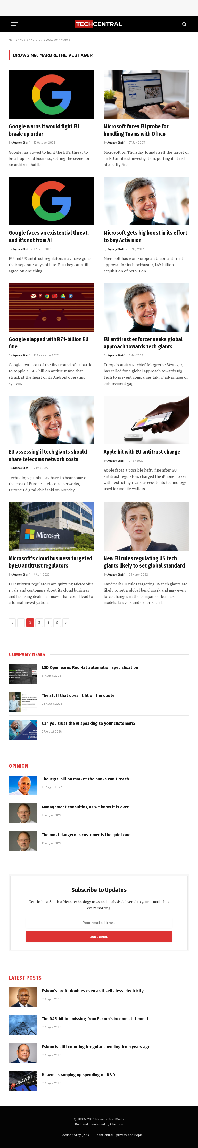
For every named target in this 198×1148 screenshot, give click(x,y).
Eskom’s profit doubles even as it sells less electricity (93, 991)
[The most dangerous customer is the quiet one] (23, 841)
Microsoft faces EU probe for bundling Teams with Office (136, 130)
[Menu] (14, 24)
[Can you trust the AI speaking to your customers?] (23, 730)
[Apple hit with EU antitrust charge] (146, 420)
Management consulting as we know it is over (85, 807)
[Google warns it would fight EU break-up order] (51, 94)
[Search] (184, 24)
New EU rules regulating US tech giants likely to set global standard (144, 562)
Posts (24, 39)
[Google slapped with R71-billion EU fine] (51, 307)
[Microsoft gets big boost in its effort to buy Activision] (146, 201)
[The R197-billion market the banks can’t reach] (23, 785)
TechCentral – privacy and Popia (119, 1134)
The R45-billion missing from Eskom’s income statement (95, 1019)
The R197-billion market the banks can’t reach (85, 779)
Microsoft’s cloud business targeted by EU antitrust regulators (50, 562)
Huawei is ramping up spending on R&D (78, 1074)
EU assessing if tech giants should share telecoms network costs (48, 456)
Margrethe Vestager (44, 39)
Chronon (116, 1124)
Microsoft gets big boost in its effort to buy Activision (145, 236)
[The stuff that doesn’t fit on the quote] (23, 702)
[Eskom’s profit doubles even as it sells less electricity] (23, 997)
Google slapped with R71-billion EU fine (48, 343)
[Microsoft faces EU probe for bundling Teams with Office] (146, 94)
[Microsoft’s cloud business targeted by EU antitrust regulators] (51, 526)
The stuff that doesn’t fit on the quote (78, 695)
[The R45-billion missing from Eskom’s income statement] (23, 1025)
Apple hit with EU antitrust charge (142, 452)
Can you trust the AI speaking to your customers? (89, 723)
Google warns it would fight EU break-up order (44, 130)
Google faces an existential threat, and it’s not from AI (49, 236)
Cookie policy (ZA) (75, 1134)
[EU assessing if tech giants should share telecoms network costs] (51, 420)
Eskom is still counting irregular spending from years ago (96, 1046)
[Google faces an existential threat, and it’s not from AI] (51, 201)
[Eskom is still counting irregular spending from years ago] (23, 1053)
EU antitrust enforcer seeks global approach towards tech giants (143, 343)
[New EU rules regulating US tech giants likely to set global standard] (146, 526)
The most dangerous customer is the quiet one (86, 835)
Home (13, 39)
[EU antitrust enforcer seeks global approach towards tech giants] (146, 307)
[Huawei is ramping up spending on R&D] (23, 1081)
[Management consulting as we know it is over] (23, 813)
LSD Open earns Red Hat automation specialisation (90, 667)
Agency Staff (21, 142)
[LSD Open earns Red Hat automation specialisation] (23, 674)
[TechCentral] (99, 24)
